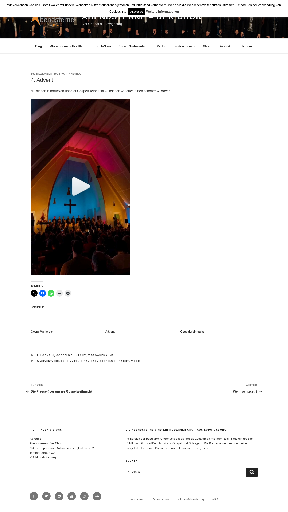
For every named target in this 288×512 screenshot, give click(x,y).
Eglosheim (63, 361)
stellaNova (103, 46)
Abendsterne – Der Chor (67, 46)
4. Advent (44, 361)
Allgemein (45, 355)
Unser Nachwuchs (132, 46)
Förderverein (183, 46)
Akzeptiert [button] (136, 11)
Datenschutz (161, 499)
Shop (207, 46)
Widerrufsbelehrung (191, 499)
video (135, 361)
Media (161, 46)
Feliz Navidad (85, 361)
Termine (247, 46)
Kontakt (224, 46)
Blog (38, 46)
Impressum (136, 499)
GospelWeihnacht (42, 331)
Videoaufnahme (101, 355)
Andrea (75, 74)
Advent (110, 331)
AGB (215, 499)
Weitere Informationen (162, 11)
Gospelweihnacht (114, 361)
